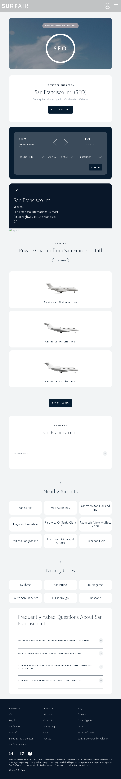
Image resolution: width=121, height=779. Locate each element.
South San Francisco (25, 598)
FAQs (81, 708)
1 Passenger (84, 157)
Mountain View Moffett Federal (95, 524)
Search (95, 167)
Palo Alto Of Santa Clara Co (60, 524)
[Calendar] (71, 157)
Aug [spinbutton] (50, 157)
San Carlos (25, 508)
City (45, 732)
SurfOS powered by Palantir (93, 738)
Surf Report (15, 726)
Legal (12, 720)
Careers (82, 714)
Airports (47, 714)
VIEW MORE (60, 260)
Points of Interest (87, 732)
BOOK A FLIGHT (60, 109)
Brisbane (95, 598)
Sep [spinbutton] (63, 157)
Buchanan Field (95, 541)
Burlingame (95, 585)
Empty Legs (49, 726)
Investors (48, 708)
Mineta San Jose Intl (26, 541)
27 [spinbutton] (55, 157)
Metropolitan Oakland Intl (95, 507)
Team (80, 726)
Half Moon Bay (60, 508)
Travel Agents (85, 720)
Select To (89, 145)
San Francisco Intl (26, 146)
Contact (47, 720)
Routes (47, 738)
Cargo (12, 714)
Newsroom (15, 708)
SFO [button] (23, 139)
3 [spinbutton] (67, 157)
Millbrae (25, 585)
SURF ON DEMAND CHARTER (60, 25)
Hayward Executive (25, 524)
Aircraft (13, 732)
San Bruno (60, 585)
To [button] (88, 139)
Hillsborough (60, 598)
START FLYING (60, 403)
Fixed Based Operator (21, 738)
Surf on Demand (18, 744)
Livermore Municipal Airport (60, 541)
